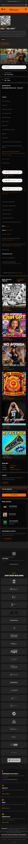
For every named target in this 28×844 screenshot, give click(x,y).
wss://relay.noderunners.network (9, 779)
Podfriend (11, 153)
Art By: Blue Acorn (5, 159)
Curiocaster (4, 155)
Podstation (22, 153)
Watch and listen (5, 808)
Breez (15, 153)
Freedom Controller (18, 272)
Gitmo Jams (6, 226)
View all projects (6, 793)
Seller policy (5, 839)
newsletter (11, 230)
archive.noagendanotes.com (16, 245)
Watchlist (23, 839)
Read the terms (5, 822)
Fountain (9, 155)
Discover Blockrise (13, 564)
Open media (5, 482)
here (5, 147)
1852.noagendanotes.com (9, 240)
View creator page (5, 43)
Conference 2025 (10, 839)
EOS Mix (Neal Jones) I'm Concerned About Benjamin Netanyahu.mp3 (14, 192)
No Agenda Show (13, 465)
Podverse (6, 153)
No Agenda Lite (5, 258)
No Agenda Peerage (6, 234)
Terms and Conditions (17, 839)
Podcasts (11, 469)
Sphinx (18, 153)
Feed (8, 249)
